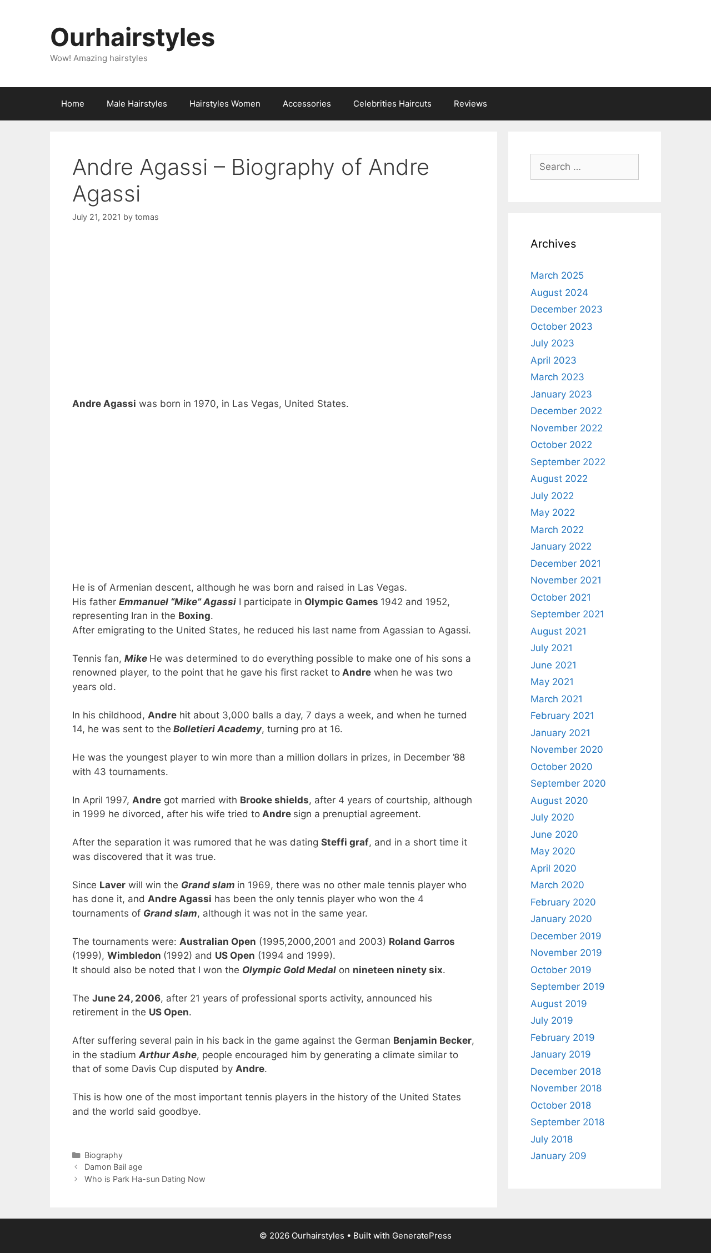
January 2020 (561, 918)
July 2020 (552, 817)
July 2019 (551, 1020)
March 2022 (557, 529)
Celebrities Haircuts (392, 103)
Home (72, 103)
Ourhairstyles (132, 37)
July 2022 (552, 495)
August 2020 (559, 800)
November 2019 (566, 952)
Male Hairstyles (137, 103)
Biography (103, 1155)
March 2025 (557, 275)
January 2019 (560, 1054)
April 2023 (553, 360)
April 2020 (553, 868)
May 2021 (552, 681)
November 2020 (566, 749)
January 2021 (560, 732)
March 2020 (557, 884)
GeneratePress (422, 1235)
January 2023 (561, 394)
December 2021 (565, 563)
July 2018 (551, 1139)
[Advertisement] (273, 319)
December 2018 (565, 1071)
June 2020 (554, 834)
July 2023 (552, 343)
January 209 (558, 1155)
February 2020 (563, 902)
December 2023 (566, 309)
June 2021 (553, 665)
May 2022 (552, 512)
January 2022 (561, 546)
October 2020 (561, 766)
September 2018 (567, 1122)
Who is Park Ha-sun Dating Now (145, 1179)
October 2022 (561, 444)
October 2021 (560, 597)
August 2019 (558, 1003)
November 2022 (566, 428)
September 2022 (567, 461)
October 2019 (561, 969)
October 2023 (561, 326)
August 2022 (559, 478)
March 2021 (556, 699)
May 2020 (552, 851)
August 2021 (558, 631)
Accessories (307, 103)
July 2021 (551, 647)
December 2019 (566, 936)
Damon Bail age (113, 1166)
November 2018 (566, 1088)
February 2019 (562, 1037)
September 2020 (568, 783)
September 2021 (567, 614)
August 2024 (559, 292)
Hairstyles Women (225, 103)
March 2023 (557, 377)
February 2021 (562, 715)
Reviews (470, 103)
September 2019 (567, 986)
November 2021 (566, 580)
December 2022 (566, 410)
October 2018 (560, 1105)
